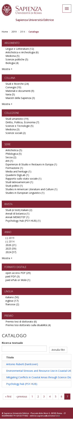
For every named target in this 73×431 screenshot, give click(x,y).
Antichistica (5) (13, 150)
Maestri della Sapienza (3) (20, 98)
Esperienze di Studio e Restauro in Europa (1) (31, 164)
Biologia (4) (12, 63)
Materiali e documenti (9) (19, 91)
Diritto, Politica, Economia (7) (22, 122)
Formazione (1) (14, 168)
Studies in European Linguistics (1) (24, 192)
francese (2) (12, 304)
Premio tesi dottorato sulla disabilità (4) (28, 325)
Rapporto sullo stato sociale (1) (23, 178)
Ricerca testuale (12, 343)
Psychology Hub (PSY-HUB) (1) (23, 220)
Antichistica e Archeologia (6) (22, 52)
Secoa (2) (10, 157)
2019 (14, 31)
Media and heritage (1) (18, 171)
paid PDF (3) (12, 276)
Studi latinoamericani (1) (19, 182)
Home (5, 31)
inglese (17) (12, 300)
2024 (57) (10, 252)
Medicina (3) (12, 129)
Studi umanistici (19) (17, 118)
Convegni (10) (13, 87)
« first (8, 396)
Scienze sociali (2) (15, 133)
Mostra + (7, 69)
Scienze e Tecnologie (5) (19, 126)
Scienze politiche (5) (16, 59)
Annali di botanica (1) (17, 213)
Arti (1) (9, 160)
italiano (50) (12, 297)
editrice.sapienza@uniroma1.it (45, 415)
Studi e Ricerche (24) (17, 83)
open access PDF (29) (18, 273)
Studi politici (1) (14, 185)
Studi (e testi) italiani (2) (18, 210)
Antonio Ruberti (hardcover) (22, 364)
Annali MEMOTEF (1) (17, 217)
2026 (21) (10, 245)
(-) (7, 238)
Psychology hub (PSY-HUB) (21, 384)
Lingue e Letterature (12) (19, 48)
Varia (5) (10, 94)
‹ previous (21, 396)
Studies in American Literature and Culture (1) (31, 189)
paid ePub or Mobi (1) (17, 280)
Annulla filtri (58, 349)
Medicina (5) (12, 56)
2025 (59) (10, 248)
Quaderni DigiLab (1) (17, 175)
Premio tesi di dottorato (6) (21, 321)
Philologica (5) (13, 153)
